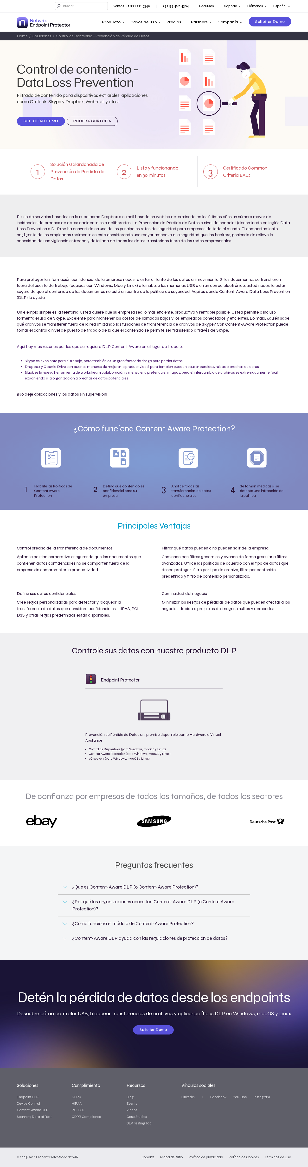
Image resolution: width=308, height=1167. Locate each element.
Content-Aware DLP (32, 1110)
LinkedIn (188, 1097)
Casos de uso (143, 22)
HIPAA (77, 1103)
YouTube (240, 1097)
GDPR (76, 1097)
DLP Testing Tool (139, 1123)
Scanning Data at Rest (34, 1117)
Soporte (230, 6)
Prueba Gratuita (92, 121)
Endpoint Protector (120, 680)
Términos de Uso (278, 1157)
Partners (199, 22)
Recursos (206, 6)
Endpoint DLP (27, 1097)
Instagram (262, 1097)
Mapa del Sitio (171, 1157)
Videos (132, 1110)
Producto (111, 22)
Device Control (28, 1103)
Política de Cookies (244, 1157)
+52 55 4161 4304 (176, 6)
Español (279, 6)
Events (132, 1103)
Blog (130, 1097)
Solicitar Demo (270, 21)
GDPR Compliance (86, 1117)
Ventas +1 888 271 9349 (131, 6)
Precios (174, 22)
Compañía (228, 22)
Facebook (218, 1097)
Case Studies (137, 1117)
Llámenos (255, 6)
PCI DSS (78, 1110)
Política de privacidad (206, 1157)
